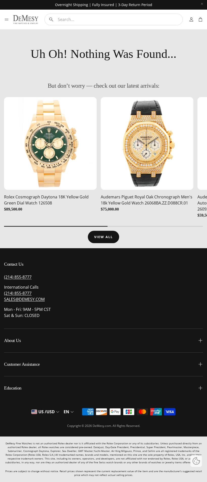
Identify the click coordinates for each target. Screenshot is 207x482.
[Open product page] (50, 143)
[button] (114, 19)
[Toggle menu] (6, 19)
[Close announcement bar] (202, 4)
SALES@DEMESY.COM (24, 299)
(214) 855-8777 (18, 277)
